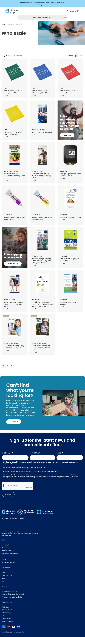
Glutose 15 (8, 215)
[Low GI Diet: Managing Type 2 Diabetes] (70, 240)
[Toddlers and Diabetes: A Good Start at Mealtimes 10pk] (42, 327)
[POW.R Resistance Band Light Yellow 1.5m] (14, 113)
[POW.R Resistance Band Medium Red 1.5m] (70, 72)
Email (58, 453)
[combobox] (42, 17)
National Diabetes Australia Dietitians (11, 172)
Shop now (42, 5)
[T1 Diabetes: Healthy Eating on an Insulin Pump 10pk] (14, 327)
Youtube (21, 518)
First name (6, 453)
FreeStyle (63, 171)
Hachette (35, 300)
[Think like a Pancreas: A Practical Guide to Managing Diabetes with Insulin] (42, 283)
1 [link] (3, 366)
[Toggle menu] (3, 11)
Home (3, 24)
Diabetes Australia (39, 130)
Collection (11, 24)
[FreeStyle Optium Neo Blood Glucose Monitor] (70, 155)
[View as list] (81, 55)
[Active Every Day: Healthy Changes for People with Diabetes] (14, 283)
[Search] (65, 17)
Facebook (5, 518)
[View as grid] (76, 55)
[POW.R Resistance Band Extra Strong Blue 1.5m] (42, 72)
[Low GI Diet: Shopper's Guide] (70, 198)
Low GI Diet (64, 215)
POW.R (6, 88)
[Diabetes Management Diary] (42, 113)
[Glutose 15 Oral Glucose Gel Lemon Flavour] (42, 198)
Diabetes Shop (37, 171)
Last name (34, 453)
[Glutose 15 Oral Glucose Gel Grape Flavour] (14, 198)
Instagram (13, 518)
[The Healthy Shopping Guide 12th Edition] (14, 155)
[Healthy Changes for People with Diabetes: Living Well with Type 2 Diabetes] (42, 240)
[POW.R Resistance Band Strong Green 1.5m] (14, 72)
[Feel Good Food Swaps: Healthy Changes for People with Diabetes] (42, 155)
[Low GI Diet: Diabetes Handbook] (70, 283)
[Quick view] (24, 63)
